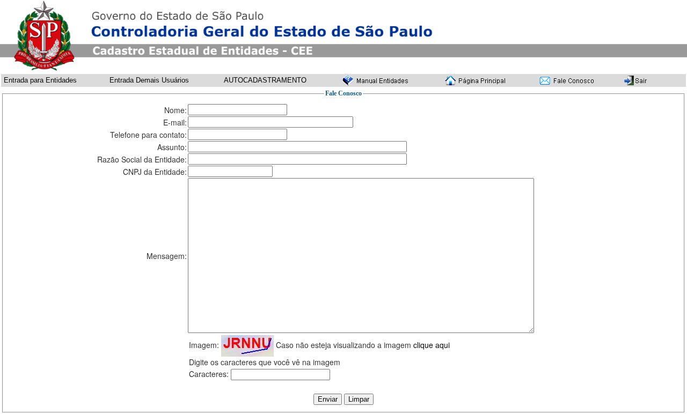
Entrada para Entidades (40, 80)
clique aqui (431, 344)
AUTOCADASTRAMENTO (265, 80)
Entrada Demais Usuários (149, 80)
